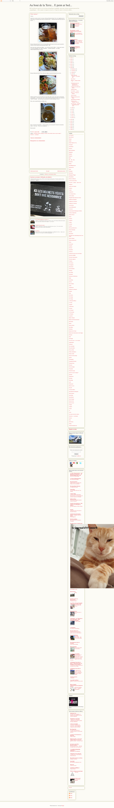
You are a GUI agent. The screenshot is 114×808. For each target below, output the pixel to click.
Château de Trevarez (73, 201)
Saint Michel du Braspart (73, 391)
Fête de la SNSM (72, 255)
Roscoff (70, 387)
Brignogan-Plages (72, 174)
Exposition (71, 249)
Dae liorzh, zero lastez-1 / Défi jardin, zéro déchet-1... (41, 177)
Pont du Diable (72, 366)
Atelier (70, 140)
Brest (70, 169)
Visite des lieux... (74, 89)
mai (72, 111)
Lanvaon (70, 308)
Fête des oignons (72, 259)
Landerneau (71, 306)
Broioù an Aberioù (72, 178)
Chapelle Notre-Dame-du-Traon (75, 197)
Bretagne (42, 133)
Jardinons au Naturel (73, 289)
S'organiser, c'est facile (75, 718)
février (72, 115)
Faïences (70, 251)
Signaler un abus (73, 429)
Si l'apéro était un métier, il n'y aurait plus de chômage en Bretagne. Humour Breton (78, 672)
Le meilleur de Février (74, 487)
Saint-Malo (71, 395)
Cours (70, 216)
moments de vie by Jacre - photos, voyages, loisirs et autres (75, 514)
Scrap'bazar (37, 230)
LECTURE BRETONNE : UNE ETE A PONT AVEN (78, 637)
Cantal (70, 190)
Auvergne (71, 144)
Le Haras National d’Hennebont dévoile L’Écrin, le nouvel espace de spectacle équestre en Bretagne (76, 495)
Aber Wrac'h (71, 137)
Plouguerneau (71, 363)
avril (72, 112)
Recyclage (71, 380)
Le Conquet (71, 310)
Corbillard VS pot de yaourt (40, 225)
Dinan (70, 242)
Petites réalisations (72, 351)
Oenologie (71, 338)
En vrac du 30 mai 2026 (74, 479)
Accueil (47, 171)
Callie (71, 793)
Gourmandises (72, 268)
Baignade (71, 152)
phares (70, 357)
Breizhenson (71, 167)
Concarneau (71, 205)
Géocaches (71, 266)
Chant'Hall (72, 761)
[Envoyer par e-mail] (42, 131)
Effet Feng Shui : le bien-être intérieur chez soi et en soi (76, 739)
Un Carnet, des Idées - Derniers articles (74, 745)
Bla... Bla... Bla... (72, 159)
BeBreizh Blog (73, 499)
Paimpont (71, 344)
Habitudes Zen (73, 713)
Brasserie (71, 161)
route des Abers (72, 389)
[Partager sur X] (44, 131)
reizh (70, 382)
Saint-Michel (71, 397)
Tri (69, 410)
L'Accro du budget (74, 723)
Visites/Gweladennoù (73, 425)
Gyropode (71, 274)
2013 (71, 121)
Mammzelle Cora (73, 611)
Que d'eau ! (73, 78)
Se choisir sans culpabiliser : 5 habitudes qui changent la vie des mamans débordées (76, 715)
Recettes (70, 378)
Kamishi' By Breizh (74, 635)
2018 (71, 62)
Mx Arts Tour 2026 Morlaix (74, 476)
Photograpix (71, 359)
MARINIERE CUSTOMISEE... (75, 751)
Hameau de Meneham (73, 276)
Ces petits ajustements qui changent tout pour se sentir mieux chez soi (76, 731)
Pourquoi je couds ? (73, 600)
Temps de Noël (72, 768)
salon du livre (71, 402)
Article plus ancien (61, 171)
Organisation (71, 342)
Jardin (70, 285)
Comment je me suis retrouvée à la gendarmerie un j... (75, 84)
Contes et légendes (72, 212)
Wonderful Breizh (73, 481)
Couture (70, 218)
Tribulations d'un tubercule (75, 753)
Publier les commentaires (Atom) (50, 174)
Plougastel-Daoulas (72, 361)
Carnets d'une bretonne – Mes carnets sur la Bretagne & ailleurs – (76, 504)
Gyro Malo (71, 272)
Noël (70, 336)
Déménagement (73, 516)
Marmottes (71, 321)
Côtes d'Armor (71, 214)
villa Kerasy (71, 421)
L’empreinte (72, 677)
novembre (73, 70)
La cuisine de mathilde (74, 653)
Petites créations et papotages (76, 771)
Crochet (70, 224)
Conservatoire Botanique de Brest (75, 210)
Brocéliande (71, 176)
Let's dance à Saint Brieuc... (75, 628)
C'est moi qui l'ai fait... (73, 180)
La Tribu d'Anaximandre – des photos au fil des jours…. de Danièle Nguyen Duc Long (76, 474)
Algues (70, 139)
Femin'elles (72, 489)
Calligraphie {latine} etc (75, 46)
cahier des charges (72, 186)
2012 (71, 122)
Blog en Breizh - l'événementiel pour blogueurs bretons (76, 685)
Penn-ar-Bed (50, 133)
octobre (72, 72)
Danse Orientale (72, 229)
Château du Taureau (73, 203)
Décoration (71, 233)
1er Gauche (71, 135)
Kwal (70, 293)
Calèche (70, 188)
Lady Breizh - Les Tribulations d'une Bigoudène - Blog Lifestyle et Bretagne (76, 619)
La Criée (70, 302)
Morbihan (71, 329)
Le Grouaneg (71, 312)
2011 (71, 124)
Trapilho (70, 406)
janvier (72, 117)
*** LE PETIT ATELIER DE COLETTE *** (75, 750)
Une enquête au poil (73, 589)
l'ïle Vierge (71, 298)
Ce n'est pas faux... (72, 193)
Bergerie (70, 156)
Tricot (70, 412)
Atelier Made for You (73, 142)
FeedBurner (78, 455)
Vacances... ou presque (34, 134)
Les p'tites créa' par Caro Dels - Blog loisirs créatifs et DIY (76, 603)
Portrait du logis (72, 370)
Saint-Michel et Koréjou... (76, 99)
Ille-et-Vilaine (71, 283)
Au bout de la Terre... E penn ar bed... (50, 5)
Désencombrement (72, 240)
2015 (71, 67)
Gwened (70, 270)
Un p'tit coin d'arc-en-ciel (75, 778)
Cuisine (70, 226)
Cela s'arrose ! (74, 95)
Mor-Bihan (71, 327)
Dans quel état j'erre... (73, 227)
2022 (71, 57)
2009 (71, 127)
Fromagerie (71, 264)
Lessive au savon (73, 765)
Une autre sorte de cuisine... (74, 414)
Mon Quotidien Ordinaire (75, 486)
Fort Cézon (71, 262)
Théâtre (70, 404)
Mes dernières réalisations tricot (75, 762)
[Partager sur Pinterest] (46, 131)
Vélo (70, 419)
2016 (71, 65)
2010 (71, 126)
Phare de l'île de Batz (73, 355)
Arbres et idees (72, 736)
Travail (70, 408)
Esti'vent (70, 247)
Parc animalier (71, 346)
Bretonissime (73, 591)
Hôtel (70, 278)
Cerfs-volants (71, 195)
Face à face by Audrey (74, 644)
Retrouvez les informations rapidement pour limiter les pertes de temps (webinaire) (76, 720)
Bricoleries (71, 173)
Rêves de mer (71, 385)
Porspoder (71, 368)
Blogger (62, 805)
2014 (71, 119)
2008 (71, 129)
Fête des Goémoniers (73, 257)
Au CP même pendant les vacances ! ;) (42, 219)
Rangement (71, 376)
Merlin (70, 323)
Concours (71, 208)
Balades (70, 154)
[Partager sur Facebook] (45, 131)
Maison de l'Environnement (74, 319)
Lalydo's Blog (73, 493)
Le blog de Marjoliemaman (75, 478)
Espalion (70, 245)
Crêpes (70, 222)
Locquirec (71, 315)
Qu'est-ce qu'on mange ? (57, 133)
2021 (71, 59)
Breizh (39, 133)
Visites (70, 423)
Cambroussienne (73, 676)
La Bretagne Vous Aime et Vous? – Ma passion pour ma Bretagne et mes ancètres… (76, 663)
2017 (71, 64)
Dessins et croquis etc (74, 23)
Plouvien (70, 365)
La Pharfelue (72, 627)
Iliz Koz (70, 281)
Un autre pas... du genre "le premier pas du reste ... (75, 104)
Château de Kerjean (73, 199)
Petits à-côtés (71, 353)
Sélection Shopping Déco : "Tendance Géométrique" (78, 688)
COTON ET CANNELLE (74, 767)
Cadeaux (70, 184)
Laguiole (70, 304)
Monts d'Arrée (71, 325)
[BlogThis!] (43, 131)
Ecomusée (71, 244)
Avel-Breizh (36, 133)
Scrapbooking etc (73, 39)
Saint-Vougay (71, 399)
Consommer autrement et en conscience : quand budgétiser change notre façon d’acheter (75, 725)
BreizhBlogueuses (72, 165)
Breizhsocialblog (73, 519)
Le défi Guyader (77, 621)
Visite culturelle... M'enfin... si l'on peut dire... (75, 76)
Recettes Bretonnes (74, 630)
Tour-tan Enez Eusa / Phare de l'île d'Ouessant (78, 25)
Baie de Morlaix (72, 150)
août (72, 73)
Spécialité (76, 772)
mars (72, 114)
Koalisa (71, 509)
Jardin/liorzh (71, 287)
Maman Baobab (73, 646)
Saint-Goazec (71, 393)
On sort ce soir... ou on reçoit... (75, 340)
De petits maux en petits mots (76, 523)
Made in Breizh (72, 317)
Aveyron (70, 148)
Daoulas (70, 231)
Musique (70, 334)
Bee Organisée (73, 729)
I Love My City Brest (74, 680)
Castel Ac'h (71, 191)
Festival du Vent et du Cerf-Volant (75, 253)
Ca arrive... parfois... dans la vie (75, 182)
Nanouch (72, 764)
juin (72, 109)
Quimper (70, 374)
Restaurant (71, 383)
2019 (71, 61)
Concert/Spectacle (72, 207)
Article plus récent (34, 171)
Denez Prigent (71, 238)
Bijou (70, 157)
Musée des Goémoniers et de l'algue (76, 332)
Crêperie (70, 220)
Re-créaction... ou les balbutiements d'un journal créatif (75, 31)
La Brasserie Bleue (72, 300)
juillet (72, 107)
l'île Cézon (71, 295)
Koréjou (70, 291)
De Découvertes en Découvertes (74, 599)
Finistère (45, 133)
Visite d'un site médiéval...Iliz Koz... (75, 102)
